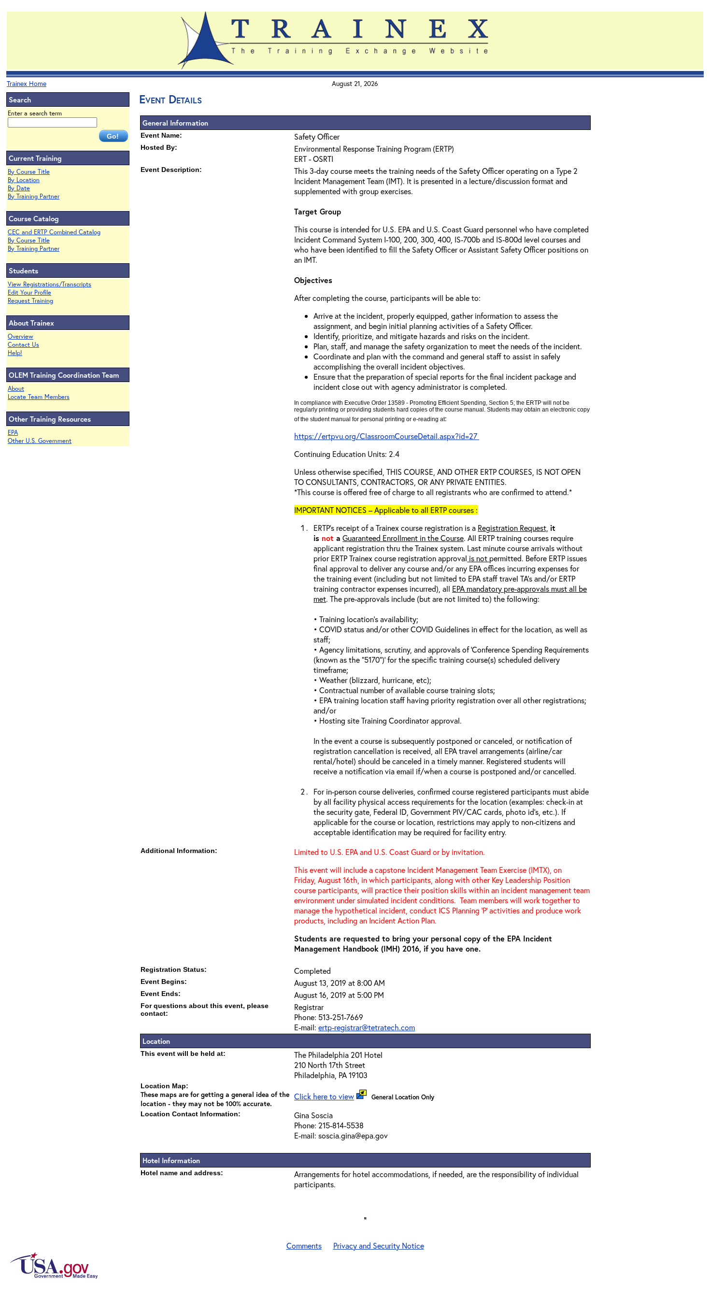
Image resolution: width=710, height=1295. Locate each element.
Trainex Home (26, 83)
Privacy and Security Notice (378, 1245)
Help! (15, 353)
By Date (19, 188)
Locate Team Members (39, 397)
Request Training (30, 301)
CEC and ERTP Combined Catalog (54, 232)
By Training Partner (33, 196)
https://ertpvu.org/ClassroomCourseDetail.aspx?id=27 (386, 436)
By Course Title (29, 172)
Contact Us (23, 345)
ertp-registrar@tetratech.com (366, 1027)
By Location (24, 180)
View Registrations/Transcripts (49, 284)
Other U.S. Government (39, 441)
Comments (304, 1245)
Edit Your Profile (29, 292)
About (16, 388)
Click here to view (324, 1096)
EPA (13, 432)
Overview (20, 336)
